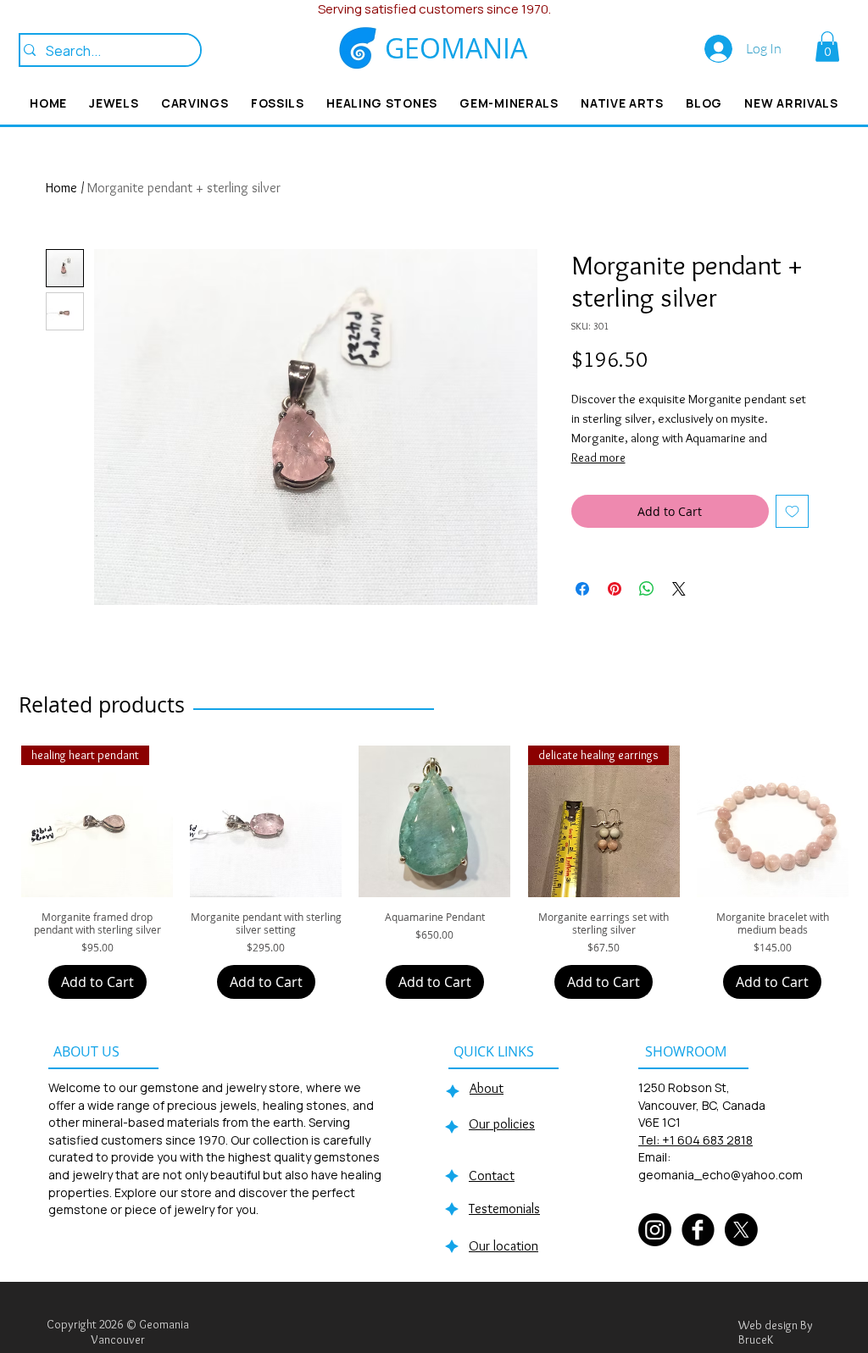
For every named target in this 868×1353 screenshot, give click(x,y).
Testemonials (504, 1209)
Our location (503, 1246)
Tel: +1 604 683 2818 (695, 1140)
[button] (827, 46)
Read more (598, 457)
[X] (741, 1229)
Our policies (502, 1124)
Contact (492, 1175)
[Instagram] (654, 1229)
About (487, 1088)
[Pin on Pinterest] (614, 589)
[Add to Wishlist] (792, 511)
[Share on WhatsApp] (647, 589)
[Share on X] (679, 589)
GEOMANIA (456, 48)
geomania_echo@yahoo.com (720, 1175)
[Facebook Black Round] (698, 1229)
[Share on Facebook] (582, 589)
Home (61, 188)
